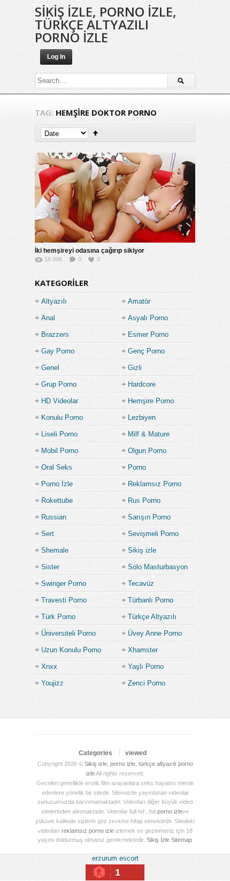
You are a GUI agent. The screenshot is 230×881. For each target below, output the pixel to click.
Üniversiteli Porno (68, 633)
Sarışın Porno (149, 517)
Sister (50, 567)
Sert (47, 534)
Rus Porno (144, 500)
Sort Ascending (95, 133)
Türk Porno (58, 617)
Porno (137, 467)
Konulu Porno (62, 417)
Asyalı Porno (148, 318)
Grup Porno (58, 384)
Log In (56, 57)
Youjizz (52, 683)
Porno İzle (57, 484)
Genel (50, 368)
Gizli (135, 368)
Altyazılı (54, 301)
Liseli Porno (59, 434)
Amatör (139, 301)
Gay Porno (57, 351)
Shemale (54, 550)
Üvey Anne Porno (155, 633)
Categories (95, 753)
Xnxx (49, 666)
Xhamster (143, 650)
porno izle (169, 811)
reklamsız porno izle (88, 830)
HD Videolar (59, 401)
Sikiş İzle (158, 840)
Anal (48, 318)
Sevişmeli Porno (153, 534)
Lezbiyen (142, 417)
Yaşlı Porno (146, 666)
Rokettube (57, 500)
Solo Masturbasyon (158, 567)
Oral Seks (56, 467)
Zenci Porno (146, 683)
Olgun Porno (147, 451)
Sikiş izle (142, 550)
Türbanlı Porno (150, 600)
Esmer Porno (148, 334)
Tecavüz (141, 583)
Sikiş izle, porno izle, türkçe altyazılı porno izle (106, 24)
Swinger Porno (63, 583)
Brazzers (55, 334)
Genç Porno (146, 351)
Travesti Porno (64, 600)
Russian (53, 517)
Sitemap (181, 840)
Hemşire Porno (151, 401)
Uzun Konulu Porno (71, 650)
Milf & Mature (149, 434)
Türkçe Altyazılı (152, 617)
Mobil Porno (59, 451)
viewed (136, 753)
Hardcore (142, 384)
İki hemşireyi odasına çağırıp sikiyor (89, 250)
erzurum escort (115, 858)
